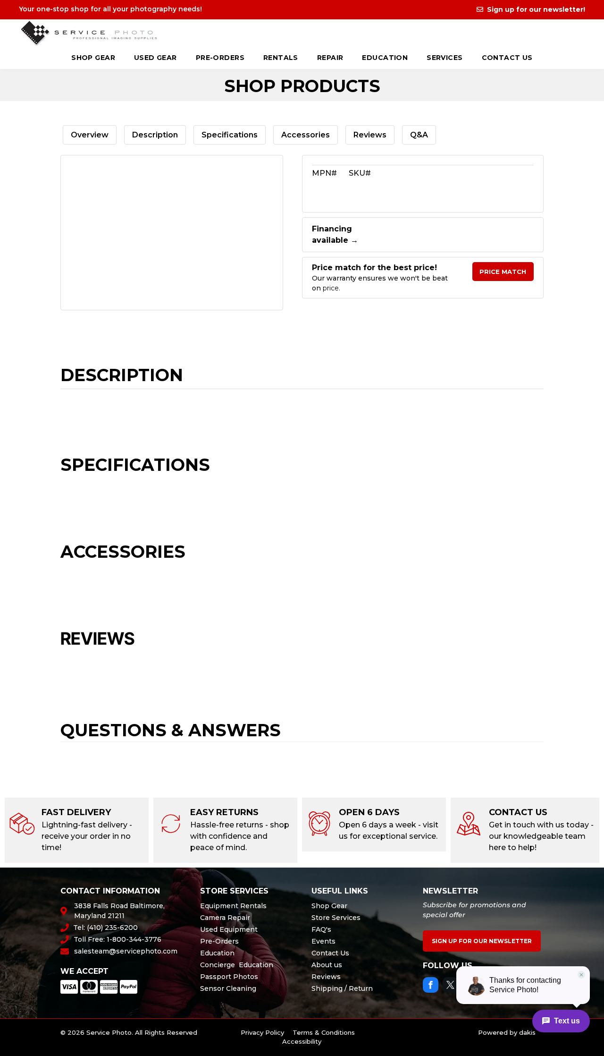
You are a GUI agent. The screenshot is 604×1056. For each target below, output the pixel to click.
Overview (90, 134)
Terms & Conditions (324, 1032)
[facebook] (430, 986)
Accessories (305, 134)
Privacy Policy (262, 1032)
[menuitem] (93, 58)
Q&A (419, 134)
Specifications (229, 134)
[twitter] (450, 986)
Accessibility (301, 1041)
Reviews (369, 134)
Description (155, 134)
